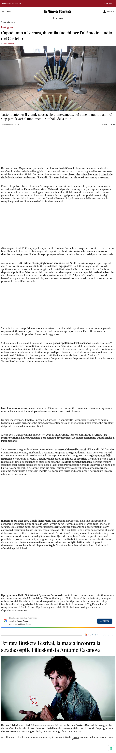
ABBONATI (108, 4)
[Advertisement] (22, 148)
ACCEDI (110, 12)
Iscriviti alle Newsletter (11, 4)
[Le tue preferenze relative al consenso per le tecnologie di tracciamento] (111, 748)
